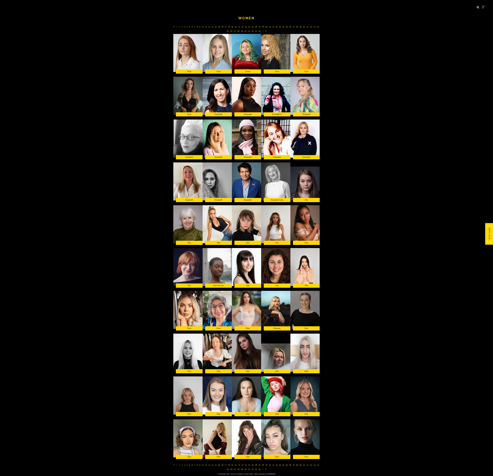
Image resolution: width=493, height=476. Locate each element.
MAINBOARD (271, 474)
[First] (174, 27)
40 (304, 27)
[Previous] (177, 27)
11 (206, 27)
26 (256, 27)
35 (287, 27)
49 (242, 31)
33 (280, 27)
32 (276, 27)
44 (318, 27)
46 (231, 31)
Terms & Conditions (237, 474)
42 (311, 27)
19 (232, 27)
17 (225, 27)
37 (294, 27)
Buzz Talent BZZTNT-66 (26, 7)
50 (246, 31)
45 (228, 31)
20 (236, 27)
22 (242, 27)
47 (235, 31)
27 (259, 27)
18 (229, 27)
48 (238, 31)
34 (283, 27)
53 (256, 31)
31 (273, 27)
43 (314, 27)
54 (260, 31)
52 (253, 31)
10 (203, 27)
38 (297, 27)
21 (239, 27)
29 (266, 27)
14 (216, 27)
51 (249, 31)
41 (308, 27)
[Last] (266, 31)
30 (270, 27)
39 (300, 27)
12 (209, 27)
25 (253, 27)
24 (249, 27)
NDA (256, 474)
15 (219, 27)
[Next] (263, 31)
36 (290, 27)
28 (263, 27)
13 (212, 27)
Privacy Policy (248, 474)
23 (246, 27)
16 (222, 27)
